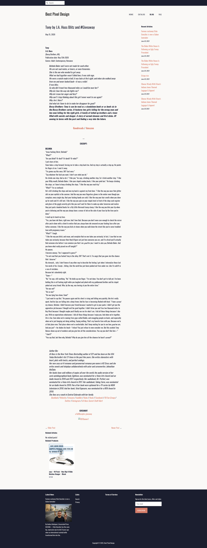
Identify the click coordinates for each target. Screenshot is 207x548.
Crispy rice (145, 75)
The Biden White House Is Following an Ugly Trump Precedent (150, 49)
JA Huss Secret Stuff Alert (92, 400)
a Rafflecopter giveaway (83, 413)
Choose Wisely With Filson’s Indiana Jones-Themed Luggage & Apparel (151, 87)
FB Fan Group (109, 397)
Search (77, 499)
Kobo (85, 397)
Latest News (49, 494)
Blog (152, 14)
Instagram (76, 400)
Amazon (90, 128)
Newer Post (115, 427)
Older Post (51, 427)
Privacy (77, 502)
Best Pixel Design (109, 543)
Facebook (99, 397)
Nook (91, 397)
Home (131, 14)
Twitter (67, 400)
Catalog (141, 14)
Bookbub (54, 397)
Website (63, 397)
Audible (79, 397)
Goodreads (78, 128)
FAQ (160, 14)
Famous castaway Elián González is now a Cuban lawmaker (150, 34)
